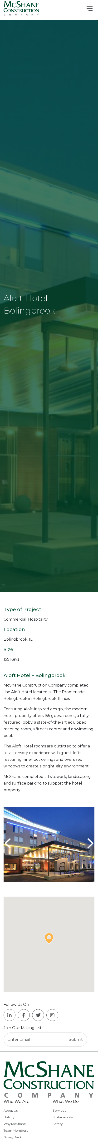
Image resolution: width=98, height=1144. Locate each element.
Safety (58, 1124)
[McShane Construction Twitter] (38, 1015)
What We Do (66, 1101)
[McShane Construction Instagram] (52, 1015)
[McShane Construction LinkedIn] (9, 1015)
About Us (11, 1110)
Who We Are (16, 1101)
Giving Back (13, 1137)
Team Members (16, 1130)
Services (59, 1110)
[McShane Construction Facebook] (24, 1015)
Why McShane (15, 1124)
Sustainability (63, 1117)
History (9, 1117)
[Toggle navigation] (89, 9)
